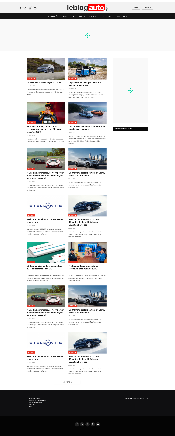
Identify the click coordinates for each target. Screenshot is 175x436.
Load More (66, 382)
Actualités (53, 16)
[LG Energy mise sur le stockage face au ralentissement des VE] (46, 252)
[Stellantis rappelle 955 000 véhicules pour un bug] (46, 205)
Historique (107, 16)
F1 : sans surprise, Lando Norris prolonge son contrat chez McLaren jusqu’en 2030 (44, 129)
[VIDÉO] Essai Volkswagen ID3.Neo (44, 82)
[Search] (155, 7)
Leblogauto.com (131, 398)
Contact (32, 404)
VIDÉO (136, 8)
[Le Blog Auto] (87, 7)
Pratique (121, 16)
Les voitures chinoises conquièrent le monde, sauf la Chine (86, 127)
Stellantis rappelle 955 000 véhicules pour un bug (45, 220)
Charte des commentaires (37, 400)
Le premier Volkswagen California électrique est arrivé (84, 84)
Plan (30, 407)
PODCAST (147, 8)
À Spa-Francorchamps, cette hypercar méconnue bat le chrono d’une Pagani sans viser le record (45, 176)
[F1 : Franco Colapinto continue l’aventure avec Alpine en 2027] (87, 252)
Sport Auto (78, 16)
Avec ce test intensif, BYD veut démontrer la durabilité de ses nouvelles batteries (83, 222)
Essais (66, 16)
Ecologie (93, 16)
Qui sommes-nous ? (35, 402)
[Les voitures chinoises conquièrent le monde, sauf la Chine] (87, 113)
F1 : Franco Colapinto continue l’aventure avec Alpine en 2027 (83, 267)
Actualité (72, 78)
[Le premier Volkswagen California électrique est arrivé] (87, 69)
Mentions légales (35, 398)
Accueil (29, 54)
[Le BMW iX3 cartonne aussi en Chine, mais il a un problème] (87, 159)
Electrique (31, 78)
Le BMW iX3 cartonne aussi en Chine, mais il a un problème (86, 174)
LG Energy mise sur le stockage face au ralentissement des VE (44, 267)
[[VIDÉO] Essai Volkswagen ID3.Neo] (46, 69)
